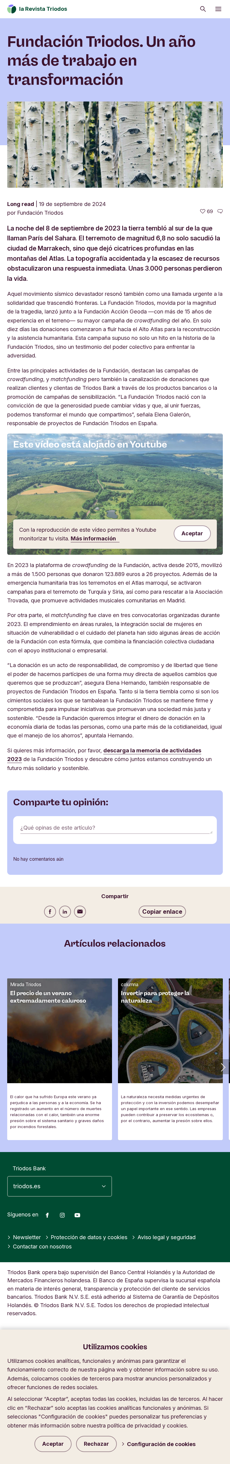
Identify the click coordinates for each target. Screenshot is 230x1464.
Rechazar (96, 1444)
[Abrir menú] (218, 9)
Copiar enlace (162, 911)
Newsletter (27, 1237)
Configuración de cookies (161, 1444)
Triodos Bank (29, 1168)
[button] (222, 1066)
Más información (94, 538)
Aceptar (53, 1444)
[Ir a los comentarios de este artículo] (220, 211)
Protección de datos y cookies (89, 1237)
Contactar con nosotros (42, 1246)
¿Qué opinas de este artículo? (57, 827)
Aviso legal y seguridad (166, 1237)
